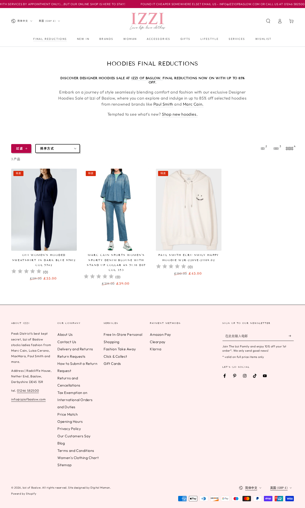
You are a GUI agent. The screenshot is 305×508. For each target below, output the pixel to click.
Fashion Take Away (120, 349)
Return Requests (71, 356)
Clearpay (157, 342)
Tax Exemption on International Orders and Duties (75, 399)
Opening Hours (70, 421)
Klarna (155, 349)
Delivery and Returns (75, 349)
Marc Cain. (193, 104)
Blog (61, 443)
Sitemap (64, 465)
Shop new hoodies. (180, 114)
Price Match (67, 414)
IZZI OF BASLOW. (147, 78)
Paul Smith (163, 104)
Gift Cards (112, 363)
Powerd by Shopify (23, 493)
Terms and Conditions (75, 450)
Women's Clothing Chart (78, 457)
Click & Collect (115, 356)
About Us (65, 334)
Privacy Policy (69, 428)
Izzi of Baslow (32, 487)
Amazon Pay (160, 334)
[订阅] (291, 336)
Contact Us (66, 342)
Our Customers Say (73, 436)
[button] (268, 21)
